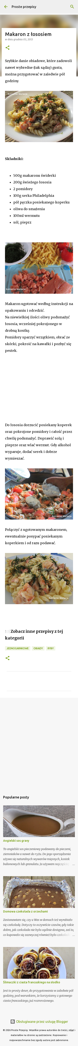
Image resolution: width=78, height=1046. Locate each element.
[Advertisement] (31, 393)
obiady (38, 648)
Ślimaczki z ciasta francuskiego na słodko (31, 982)
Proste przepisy (24, 7)
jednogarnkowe (18, 648)
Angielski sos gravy (16, 840)
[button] (7, 48)
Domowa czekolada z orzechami (25, 911)
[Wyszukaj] (72, 7)
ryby (51, 648)
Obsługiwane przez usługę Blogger (41, 1021)
